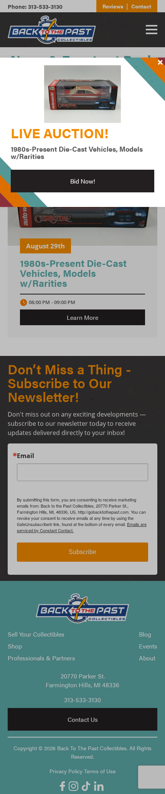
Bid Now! (82, 181)
